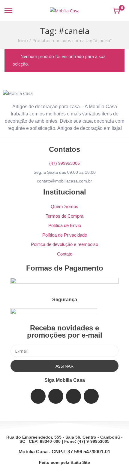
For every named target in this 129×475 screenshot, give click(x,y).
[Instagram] (73, 396)
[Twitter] (55, 396)
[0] (116, 10)
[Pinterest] (91, 396)
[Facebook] (38, 396)
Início (23, 40)
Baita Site (80, 462)
